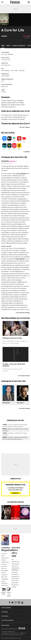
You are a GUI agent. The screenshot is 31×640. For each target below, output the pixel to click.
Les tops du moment (7, 620)
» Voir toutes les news (23, 375)
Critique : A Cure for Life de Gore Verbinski (14, 365)
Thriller (3, 92)
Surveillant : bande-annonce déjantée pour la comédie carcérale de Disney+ (15, 438)
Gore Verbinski (5, 65)
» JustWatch (26, 151)
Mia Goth (22, 70)
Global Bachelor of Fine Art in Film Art (10, 633)
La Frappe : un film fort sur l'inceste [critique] (15, 434)
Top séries (4, 612)
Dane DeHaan (5, 70)
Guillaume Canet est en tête (12, 338)
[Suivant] (28, 393)
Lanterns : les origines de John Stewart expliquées (15, 429)
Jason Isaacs (14, 70)
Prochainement (6, 607)
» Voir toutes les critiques (23, 312)
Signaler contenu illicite (15, 638)
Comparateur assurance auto (8, 631)
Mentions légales (5, 638)
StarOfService (23, 633)
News (8, 45)
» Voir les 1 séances (24, 127)
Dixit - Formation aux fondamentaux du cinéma (12, 634)
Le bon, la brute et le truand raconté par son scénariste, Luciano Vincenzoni (15, 425)
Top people (4, 616)
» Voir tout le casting (24, 408)
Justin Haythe (5, 76)
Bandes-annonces (18, 45)
